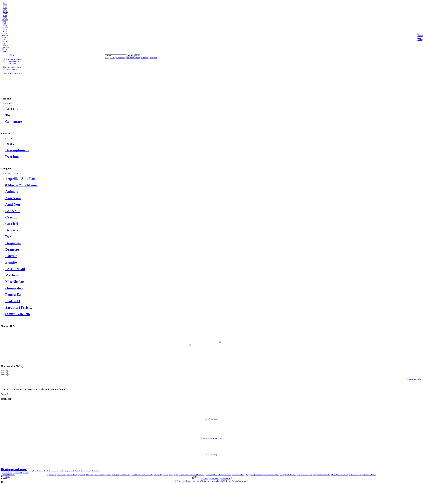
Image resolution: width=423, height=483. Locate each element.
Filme (5, 8)
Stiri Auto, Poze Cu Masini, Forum (98, 475)
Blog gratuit (250, 475)
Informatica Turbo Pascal (339, 475)
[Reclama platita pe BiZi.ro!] (211, 438)
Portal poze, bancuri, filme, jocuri (123, 475)
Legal (32, 471)
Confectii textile (290, 475)
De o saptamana (17, 150)
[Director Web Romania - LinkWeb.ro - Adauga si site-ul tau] (196, 479)
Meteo (5, 51)
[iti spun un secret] (7, 475)
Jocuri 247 (200, 475)
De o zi (10, 144)
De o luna (12, 157)
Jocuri (5, 16)
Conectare (144, 58)
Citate (5, 32)
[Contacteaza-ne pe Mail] (13, 73)
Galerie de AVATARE (213, 475)
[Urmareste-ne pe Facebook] (12, 63)
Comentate (13, 122)
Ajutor (62, 471)
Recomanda (120, 58)
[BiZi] (12, 55)
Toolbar (112, 58)
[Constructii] (243, 481)
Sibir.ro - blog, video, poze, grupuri (166, 475)
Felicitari (5, 20)
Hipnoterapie (51, 475)
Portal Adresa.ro (370, 475)
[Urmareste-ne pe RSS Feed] (12, 71)
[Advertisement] (211, 343)
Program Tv (6, 35)
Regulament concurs (133, 58)
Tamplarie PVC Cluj (304, 475)
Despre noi (54, 471)
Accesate (11, 109)
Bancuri (5, 28)
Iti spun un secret (14, 469)
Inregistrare (153, 58)
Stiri (4, 24)
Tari (8, 115)
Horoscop (5, 47)
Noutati (77, 471)
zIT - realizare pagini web (76, 475)
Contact (47, 471)
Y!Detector (96, 471)
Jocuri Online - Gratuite (144, 475)
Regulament (69, 471)
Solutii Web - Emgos (356, 475)
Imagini (5, 12)
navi (6, 477)
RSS (107, 58)
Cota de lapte (61, 475)
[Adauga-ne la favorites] (12, 59)
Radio (5, 43)
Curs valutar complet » (414, 379)
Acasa (5, 4)
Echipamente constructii (321, 475)
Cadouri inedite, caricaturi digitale (267, 475)
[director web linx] (237, 481)
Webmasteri (39, 471)
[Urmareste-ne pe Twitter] (12, 67)
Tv (4, 39)
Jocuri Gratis (226, 475)
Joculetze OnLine (238, 475)
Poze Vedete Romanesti (187, 475)
